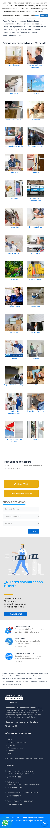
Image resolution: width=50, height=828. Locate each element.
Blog (9, 753)
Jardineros (14, 280)
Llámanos (22, 484)
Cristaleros (14, 199)
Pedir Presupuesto (21, 493)
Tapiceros (35, 385)
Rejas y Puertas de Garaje (14, 385)
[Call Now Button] (44, 823)
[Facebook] (6, 726)
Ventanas (35, 439)
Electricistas (14, 227)
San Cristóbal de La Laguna (33, 465)
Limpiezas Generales (35, 280)
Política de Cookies (38, 821)
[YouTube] (13, 726)
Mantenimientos (14, 306)
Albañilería (14, 93)
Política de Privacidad (22, 821)
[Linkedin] (16, 726)
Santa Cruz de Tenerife (12, 468)
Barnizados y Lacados (14, 120)
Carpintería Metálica (35, 146)
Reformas (35, 359)
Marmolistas (35, 306)
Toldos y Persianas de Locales (14, 441)
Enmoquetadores (35, 227)
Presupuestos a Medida (16, 748)
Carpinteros (14, 172)
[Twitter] (9, 726)
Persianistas (35, 332)
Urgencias (11, 745)
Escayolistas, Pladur (14, 253)
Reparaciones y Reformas (17, 742)
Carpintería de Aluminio (14, 146)
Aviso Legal (9, 821)
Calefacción (35, 120)
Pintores (14, 359)
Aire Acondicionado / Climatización (35, 66)
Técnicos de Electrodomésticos (14, 412)
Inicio (10, 739)
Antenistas (35, 93)
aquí (37, 15)
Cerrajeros (35, 172)
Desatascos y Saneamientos (35, 200)
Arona (7, 465)
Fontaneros (35, 253)
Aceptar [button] (44, 15)
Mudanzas (14, 332)
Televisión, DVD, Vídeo (35, 411)
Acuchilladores (14, 65)
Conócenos (12, 751)
